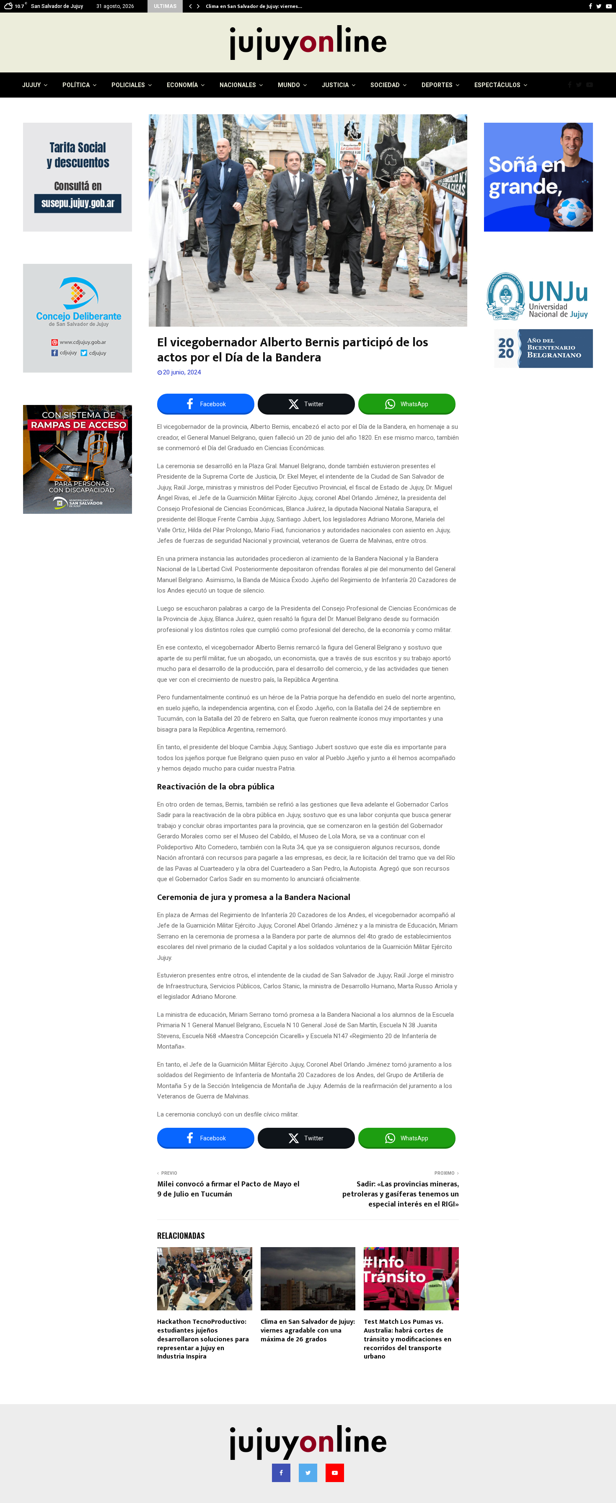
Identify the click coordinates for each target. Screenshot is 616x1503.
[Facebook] (572, 85)
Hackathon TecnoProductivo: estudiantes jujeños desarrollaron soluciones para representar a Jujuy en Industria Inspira (203, 1339)
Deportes (437, 85)
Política (76, 85)
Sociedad (385, 85)
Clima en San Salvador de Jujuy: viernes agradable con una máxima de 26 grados (308, 1330)
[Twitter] (581, 85)
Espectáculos (497, 85)
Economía (182, 85)
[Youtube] (591, 85)
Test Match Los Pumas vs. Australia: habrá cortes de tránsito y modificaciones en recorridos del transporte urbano (407, 1339)
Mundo (289, 85)
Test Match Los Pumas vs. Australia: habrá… (258, 6)
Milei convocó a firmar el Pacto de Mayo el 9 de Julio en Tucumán (228, 1189)
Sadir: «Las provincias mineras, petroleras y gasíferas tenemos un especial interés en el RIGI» (400, 1194)
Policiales (128, 85)
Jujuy (31, 85)
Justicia (335, 85)
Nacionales (238, 85)
